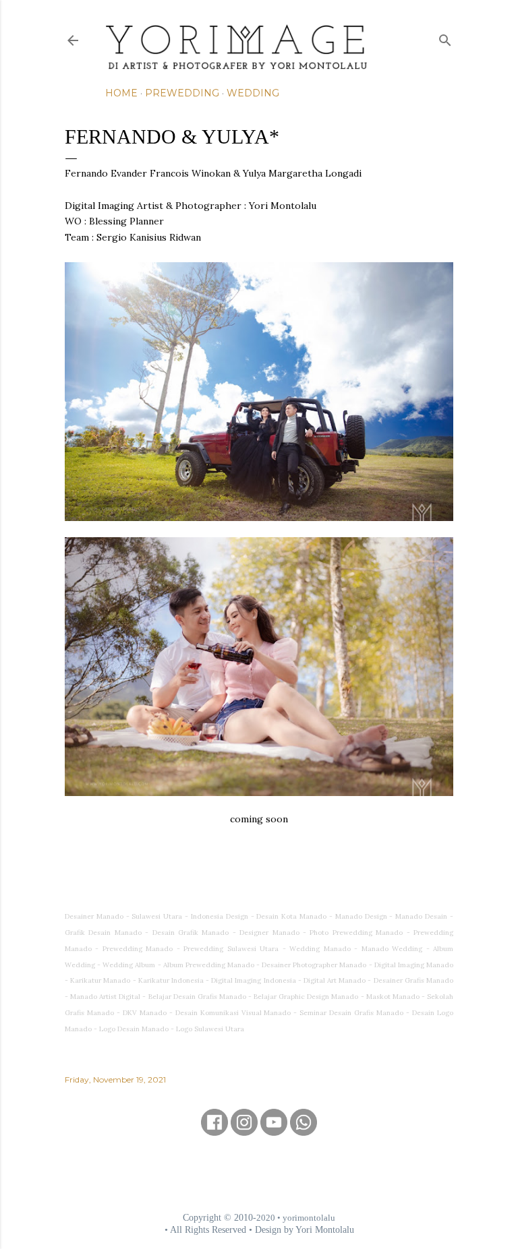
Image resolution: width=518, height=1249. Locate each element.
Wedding (253, 93)
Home (121, 93)
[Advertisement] (259, 1173)
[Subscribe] (273, 1131)
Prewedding (182, 93)
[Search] (445, 37)
